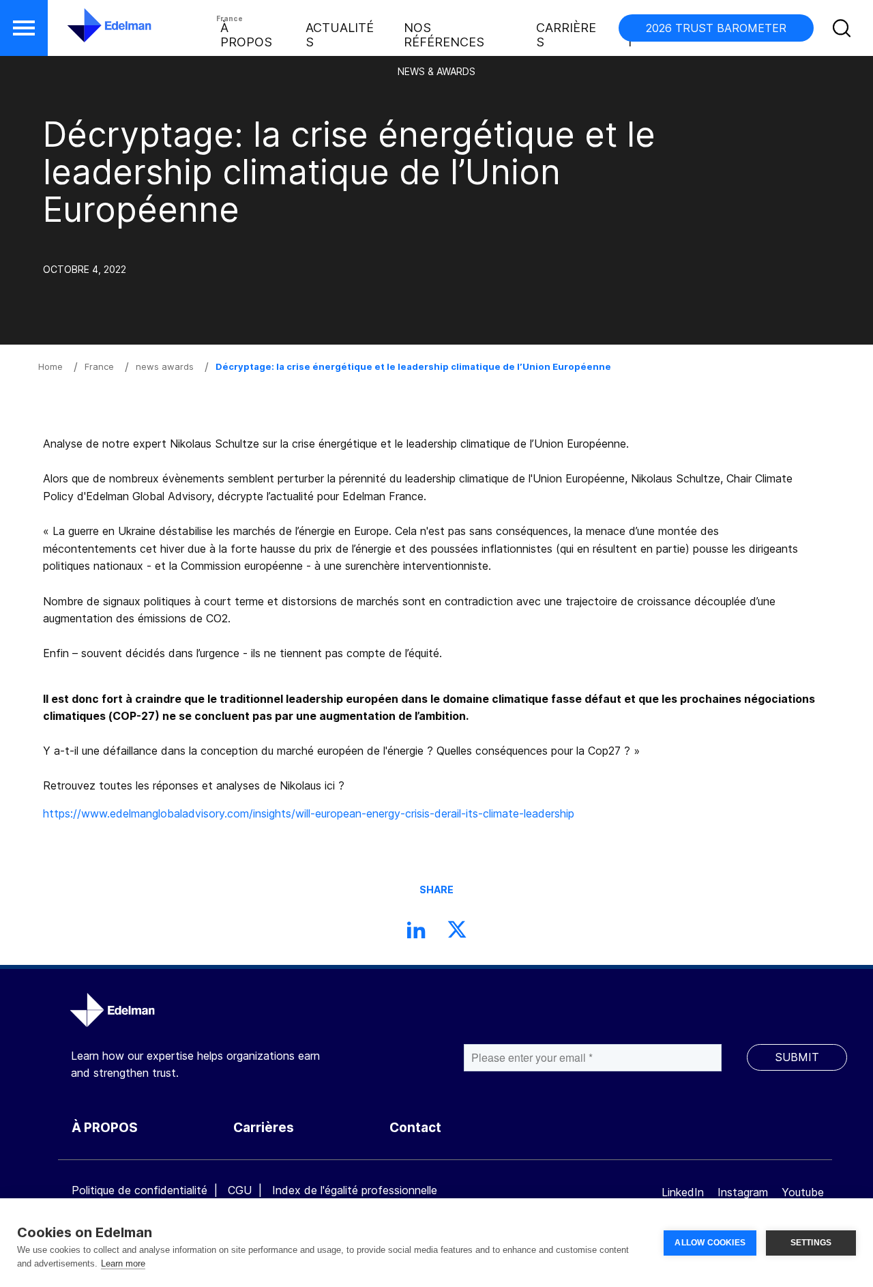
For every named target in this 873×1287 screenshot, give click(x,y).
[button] (24, 28)
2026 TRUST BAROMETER (716, 28)
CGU (240, 1190)
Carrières (566, 34)
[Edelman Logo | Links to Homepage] (88, 32)
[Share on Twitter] (457, 933)
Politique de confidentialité (139, 1190)
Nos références (444, 34)
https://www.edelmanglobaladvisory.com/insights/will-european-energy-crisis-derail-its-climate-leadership (308, 813)
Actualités (340, 34)
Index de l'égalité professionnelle (354, 1190)
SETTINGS (811, 1242)
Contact (415, 1128)
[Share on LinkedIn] (416, 933)
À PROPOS (105, 1128)
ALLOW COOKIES (710, 1242)
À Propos (246, 34)
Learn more (123, 1263)
